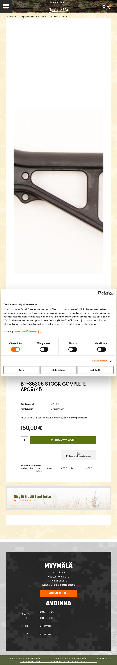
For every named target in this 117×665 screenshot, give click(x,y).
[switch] (44, 349)
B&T (33, 16)
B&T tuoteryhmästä (24, 500)
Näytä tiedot (99, 360)
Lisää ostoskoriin (65, 440)
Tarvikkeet (10, 16)
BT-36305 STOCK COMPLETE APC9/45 (54, 16)
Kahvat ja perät (23, 16)
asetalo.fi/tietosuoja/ (28, 331)
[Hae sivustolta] (104, 7)
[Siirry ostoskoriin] (109, 7)
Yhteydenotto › (58, 593)
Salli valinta (58, 370)
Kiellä (21, 370)
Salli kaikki (95, 370)
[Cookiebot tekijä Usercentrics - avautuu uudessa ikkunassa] (100, 293)
